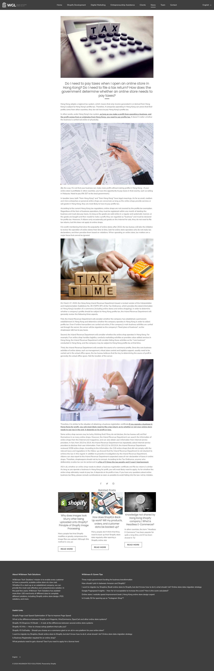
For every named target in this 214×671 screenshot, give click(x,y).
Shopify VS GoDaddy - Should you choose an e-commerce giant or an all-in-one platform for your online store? (58, 630)
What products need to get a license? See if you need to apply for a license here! (45, 641)
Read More (67, 549)
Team (163, 5)
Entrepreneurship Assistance (123, 5)
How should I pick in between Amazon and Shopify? (103, 583)
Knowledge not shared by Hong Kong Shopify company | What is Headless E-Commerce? (140, 519)
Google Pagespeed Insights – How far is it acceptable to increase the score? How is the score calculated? (125, 590)
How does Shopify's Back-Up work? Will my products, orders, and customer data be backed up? (107, 522)
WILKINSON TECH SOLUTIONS (29, 664)
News (153, 5)
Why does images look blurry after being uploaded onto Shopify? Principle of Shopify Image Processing (74, 522)
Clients (143, 5)
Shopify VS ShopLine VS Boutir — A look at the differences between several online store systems (52, 623)
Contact (173, 5)
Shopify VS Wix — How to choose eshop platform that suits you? (39, 626)
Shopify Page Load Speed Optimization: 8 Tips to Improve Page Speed (41, 615)
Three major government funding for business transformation (107, 579)
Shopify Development (76, 5)
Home (59, 5)
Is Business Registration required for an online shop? (34, 638)
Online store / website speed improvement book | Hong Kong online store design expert (118, 594)
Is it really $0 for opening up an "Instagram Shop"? (103, 598)
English (206, 5)
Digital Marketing (98, 5)
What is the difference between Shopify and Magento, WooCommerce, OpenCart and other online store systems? (59, 619)
